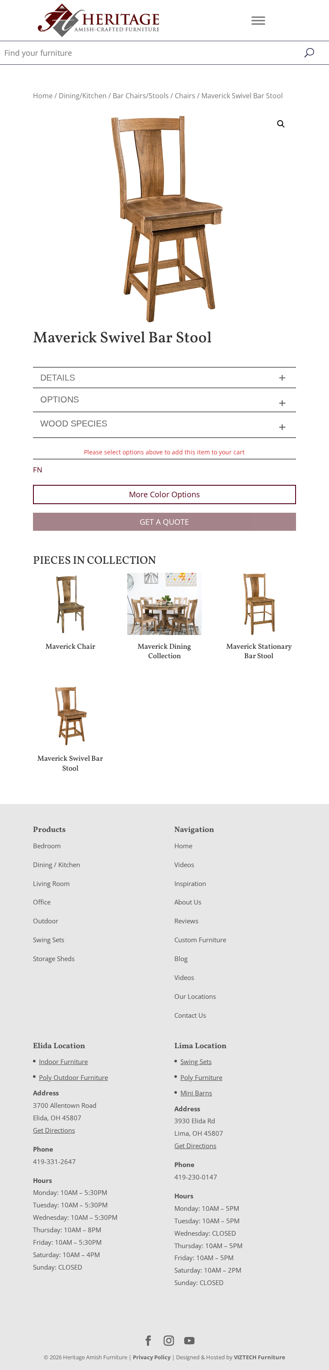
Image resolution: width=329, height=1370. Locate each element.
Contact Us (190, 1015)
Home (43, 95)
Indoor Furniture (63, 1061)
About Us (187, 902)
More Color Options (164, 494)
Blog (181, 958)
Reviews (186, 920)
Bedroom (47, 845)
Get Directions (54, 1130)
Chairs (185, 95)
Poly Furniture (201, 1077)
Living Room (51, 883)
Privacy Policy (151, 1357)
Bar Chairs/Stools (141, 95)
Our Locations (195, 996)
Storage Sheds (54, 958)
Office (42, 902)
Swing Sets (48, 939)
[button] (281, 124)
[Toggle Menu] (258, 20)
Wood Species (73, 423)
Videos (184, 864)
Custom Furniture (200, 939)
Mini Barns (196, 1093)
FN (37, 470)
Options (59, 399)
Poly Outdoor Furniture (73, 1077)
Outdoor (45, 920)
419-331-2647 (54, 1161)
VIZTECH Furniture (259, 1357)
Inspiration (190, 883)
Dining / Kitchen (56, 864)
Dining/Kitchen (83, 95)
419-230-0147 (195, 1177)
